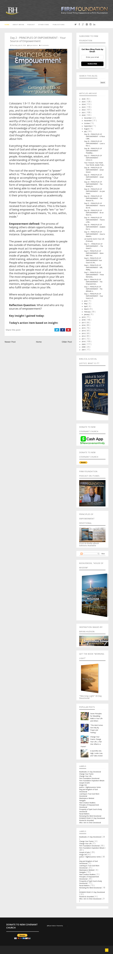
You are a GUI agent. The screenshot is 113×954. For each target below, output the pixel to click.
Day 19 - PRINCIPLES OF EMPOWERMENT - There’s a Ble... (94, 219)
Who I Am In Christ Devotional (90, 823)
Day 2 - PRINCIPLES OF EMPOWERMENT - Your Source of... (93, 296)
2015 (84, 328)
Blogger (65, 925)
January (87, 314)
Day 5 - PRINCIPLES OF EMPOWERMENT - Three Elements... (94, 274)
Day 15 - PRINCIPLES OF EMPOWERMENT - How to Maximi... (94, 234)
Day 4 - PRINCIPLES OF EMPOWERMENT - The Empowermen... (93, 281)
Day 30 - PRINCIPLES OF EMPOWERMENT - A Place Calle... (94, 136)
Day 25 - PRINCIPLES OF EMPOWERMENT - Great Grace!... (94, 177)
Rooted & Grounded (86, 820)
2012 (84, 336)
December (88, 118)
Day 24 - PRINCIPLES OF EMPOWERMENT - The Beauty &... (93, 184)
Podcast (31, 25)
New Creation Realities (87, 803)
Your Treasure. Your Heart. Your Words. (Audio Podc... (94, 164)
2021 (84, 112)
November (88, 121)
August (86, 129)
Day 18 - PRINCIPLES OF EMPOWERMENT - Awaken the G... (94, 227)
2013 (84, 333)
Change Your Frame (86, 774)
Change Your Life (85, 776)
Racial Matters (84, 814)
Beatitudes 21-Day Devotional (90, 772)
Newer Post (10, 341)
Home (7, 25)
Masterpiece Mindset (86, 798)
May (86, 304)
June (86, 301)
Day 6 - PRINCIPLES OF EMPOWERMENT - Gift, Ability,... (93, 267)
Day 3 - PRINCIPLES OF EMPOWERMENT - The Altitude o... (93, 289)
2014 (84, 331)
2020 (84, 115)
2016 (84, 325)
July (85, 131)
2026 (84, 99)
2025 (84, 102)
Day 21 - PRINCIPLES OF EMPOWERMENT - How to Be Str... (94, 205)
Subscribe (92, 64)
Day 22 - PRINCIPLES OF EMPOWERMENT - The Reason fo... (93, 198)
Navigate (82, 800)
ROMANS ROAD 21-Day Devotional (92, 818)
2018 (84, 320)
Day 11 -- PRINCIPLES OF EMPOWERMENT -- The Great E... (93, 246)
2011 (84, 339)
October (87, 123)
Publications (59, 25)
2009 (84, 344)
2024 (84, 104)
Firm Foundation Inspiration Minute (91, 781)
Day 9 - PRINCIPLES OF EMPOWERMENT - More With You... (94, 253)
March (86, 309)
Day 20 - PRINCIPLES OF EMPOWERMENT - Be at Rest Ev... (94, 212)
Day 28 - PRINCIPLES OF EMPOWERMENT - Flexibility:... (93, 150)
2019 (84, 317)
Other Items (43, 25)
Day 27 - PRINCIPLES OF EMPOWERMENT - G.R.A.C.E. (93, 157)
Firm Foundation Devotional (89, 778)
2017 (84, 323)
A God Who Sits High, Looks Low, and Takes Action (96, 753)
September (88, 126)
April (86, 306)
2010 (84, 341)
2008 (84, 347)
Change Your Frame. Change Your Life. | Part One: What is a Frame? (91, 742)
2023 (84, 107)
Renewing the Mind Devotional (90, 816)
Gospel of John (84, 783)
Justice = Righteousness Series (90, 787)
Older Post (67, 341)
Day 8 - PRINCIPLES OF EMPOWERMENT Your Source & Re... (93, 260)
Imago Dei (83, 785)
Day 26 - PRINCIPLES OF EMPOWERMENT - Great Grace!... (94, 170)
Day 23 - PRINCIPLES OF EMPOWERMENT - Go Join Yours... (94, 191)
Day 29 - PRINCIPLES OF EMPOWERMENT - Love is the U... (94, 143)
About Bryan (18, 25)
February (87, 312)
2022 (84, 110)
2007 (84, 350)
